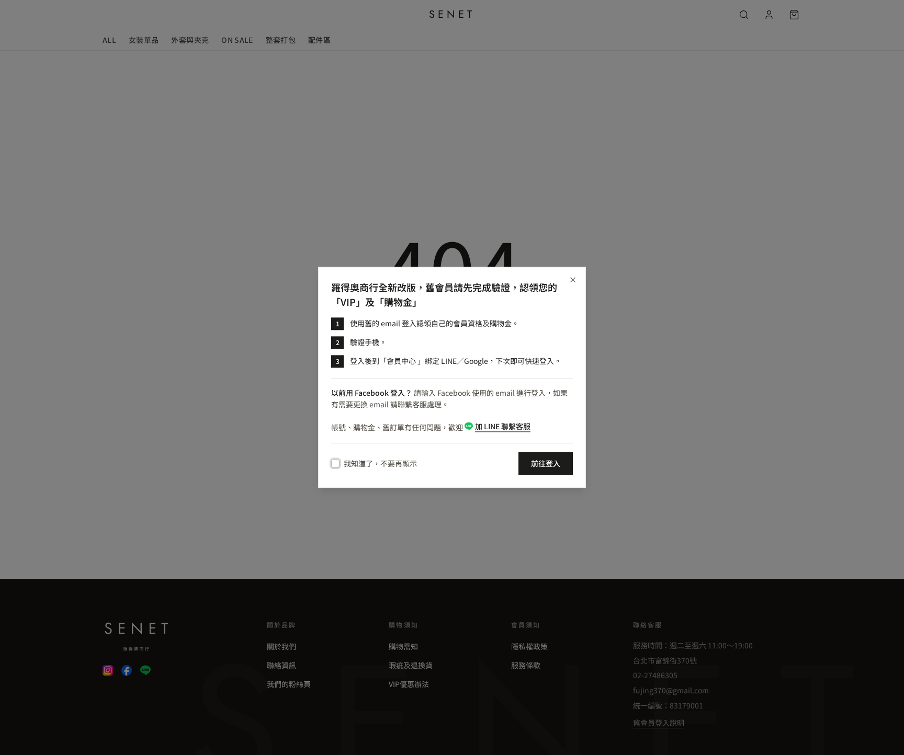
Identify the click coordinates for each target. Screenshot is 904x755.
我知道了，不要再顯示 (380, 464)
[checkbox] (335, 464)
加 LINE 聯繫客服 (502, 426)
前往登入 (545, 464)
